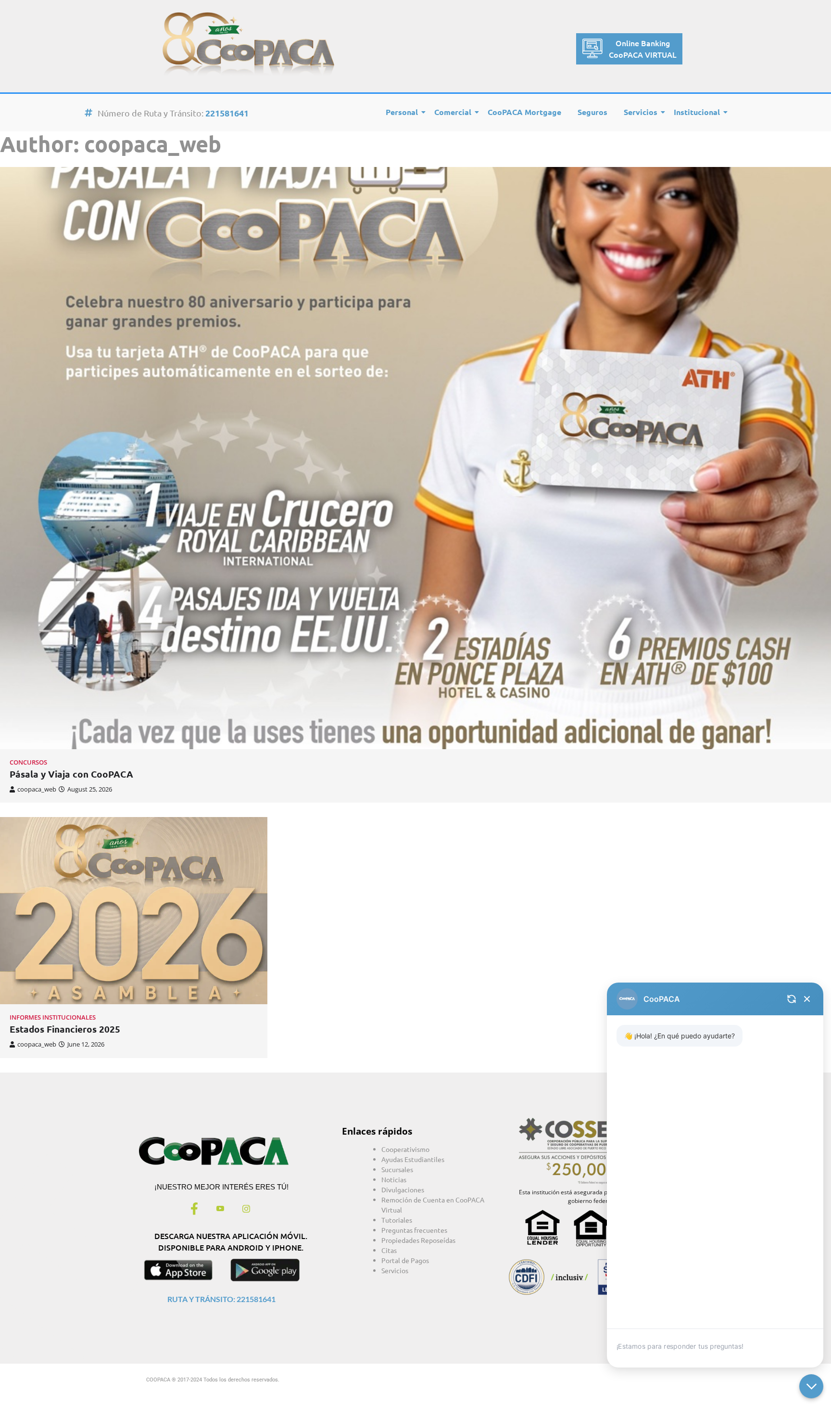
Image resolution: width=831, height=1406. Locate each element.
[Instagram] (246, 1209)
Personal (402, 112)
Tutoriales (396, 1219)
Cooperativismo (405, 1149)
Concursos (28, 762)
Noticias (393, 1179)
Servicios (640, 112)
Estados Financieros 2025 (65, 1029)
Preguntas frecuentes (414, 1230)
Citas (389, 1250)
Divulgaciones (402, 1189)
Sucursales (397, 1169)
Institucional (697, 112)
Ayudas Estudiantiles (412, 1159)
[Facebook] (194, 1209)
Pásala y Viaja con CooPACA (71, 774)
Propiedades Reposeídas (418, 1240)
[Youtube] (220, 1209)
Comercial (452, 112)
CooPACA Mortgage (524, 112)
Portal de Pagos (405, 1260)
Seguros (592, 112)
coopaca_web (36, 789)
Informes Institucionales (53, 1017)
